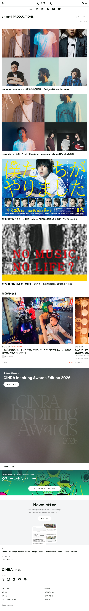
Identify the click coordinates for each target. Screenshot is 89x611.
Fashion (74, 551)
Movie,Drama (24, 551)
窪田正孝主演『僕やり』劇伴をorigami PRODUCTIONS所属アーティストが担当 (39, 219)
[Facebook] (48, 9)
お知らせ (4, 596)
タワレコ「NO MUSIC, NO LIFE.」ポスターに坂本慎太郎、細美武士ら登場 (37, 284)
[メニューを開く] (86, 3)
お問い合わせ (48, 596)
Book (41, 551)
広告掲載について (50, 592)
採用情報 (4, 592)
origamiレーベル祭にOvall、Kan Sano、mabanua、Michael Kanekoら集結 (38, 154)
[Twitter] (37, 9)
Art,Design (13, 551)
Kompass (10, 560)
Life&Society (50, 551)
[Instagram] (42, 9)
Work (60, 551)
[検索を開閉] (82, 3)
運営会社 (47, 588)
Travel (66, 551)
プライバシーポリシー (9, 599)
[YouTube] (53, 9)
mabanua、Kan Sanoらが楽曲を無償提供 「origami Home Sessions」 (36, 89)
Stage (34, 551)
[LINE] (59, 9)
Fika (3, 560)
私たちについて (6, 588)
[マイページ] (3, 3)
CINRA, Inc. (11, 570)
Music (4, 551)
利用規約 (47, 599)
